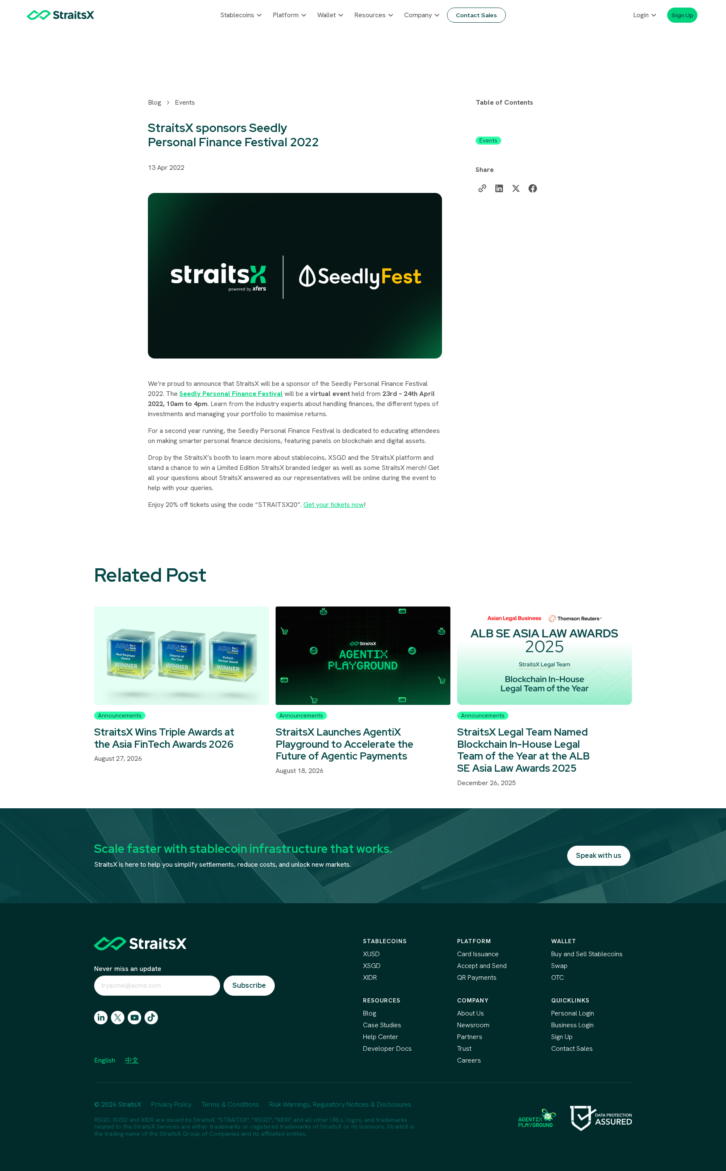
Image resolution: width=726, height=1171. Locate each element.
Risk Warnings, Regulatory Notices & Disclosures (340, 1104)
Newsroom (473, 1025)
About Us (470, 1013)
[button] (241, 15)
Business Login (572, 1025)
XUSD (371, 953)
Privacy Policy (171, 1104)
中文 (132, 1060)
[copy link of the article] (482, 188)
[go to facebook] (134, 1017)
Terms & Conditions (230, 1104)
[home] (60, 15)
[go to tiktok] (151, 1017)
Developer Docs (387, 1048)
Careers (469, 1060)
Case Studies (382, 1025)
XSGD (372, 965)
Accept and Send (482, 965)
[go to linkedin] (101, 1017)
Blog (154, 102)
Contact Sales (572, 1048)
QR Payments (477, 977)
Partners (469, 1036)
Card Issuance (478, 953)
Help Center (380, 1036)
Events (185, 102)
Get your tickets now (333, 504)
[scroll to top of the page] (140, 943)
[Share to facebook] (532, 188)
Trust (464, 1048)
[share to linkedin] (499, 188)
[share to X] (516, 188)
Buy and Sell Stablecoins (587, 953)
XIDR (370, 977)
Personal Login (572, 1013)
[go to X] (117, 1017)
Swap (559, 965)
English (104, 1060)
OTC (557, 977)
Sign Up (562, 1036)
